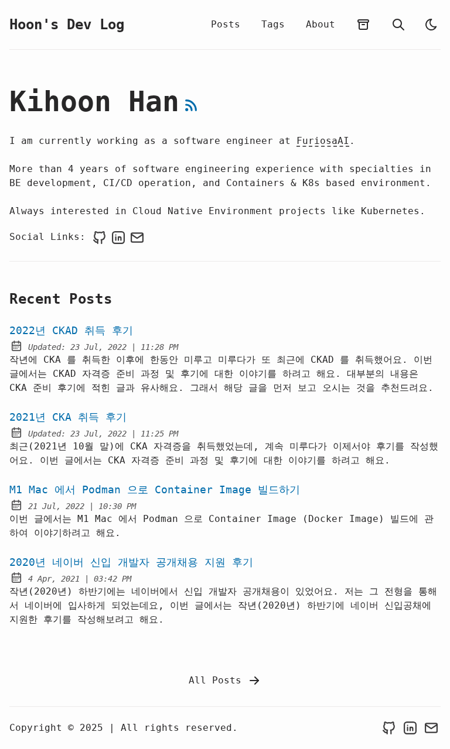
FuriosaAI (322, 140)
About (320, 24)
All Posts (218, 680)
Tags (273, 24)
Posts (225, 24)
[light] (431, 24)
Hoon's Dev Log (66, 24)
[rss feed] (191, 105)
